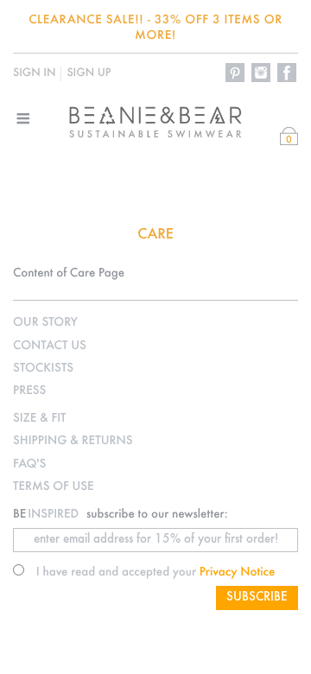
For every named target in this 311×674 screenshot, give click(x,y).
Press (29, 391)
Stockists (43, 368)
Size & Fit (39, 418)
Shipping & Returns (72, 441)
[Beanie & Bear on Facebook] (287, 73)
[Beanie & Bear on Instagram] (261, 73)
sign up (89, 73)
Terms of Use (53, 486)
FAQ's (29, 464)
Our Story (45, 322)
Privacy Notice (238, 572)
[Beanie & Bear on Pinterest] (235, 73)
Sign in (34, 73)
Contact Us (49, 346)
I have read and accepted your (156, 572)
